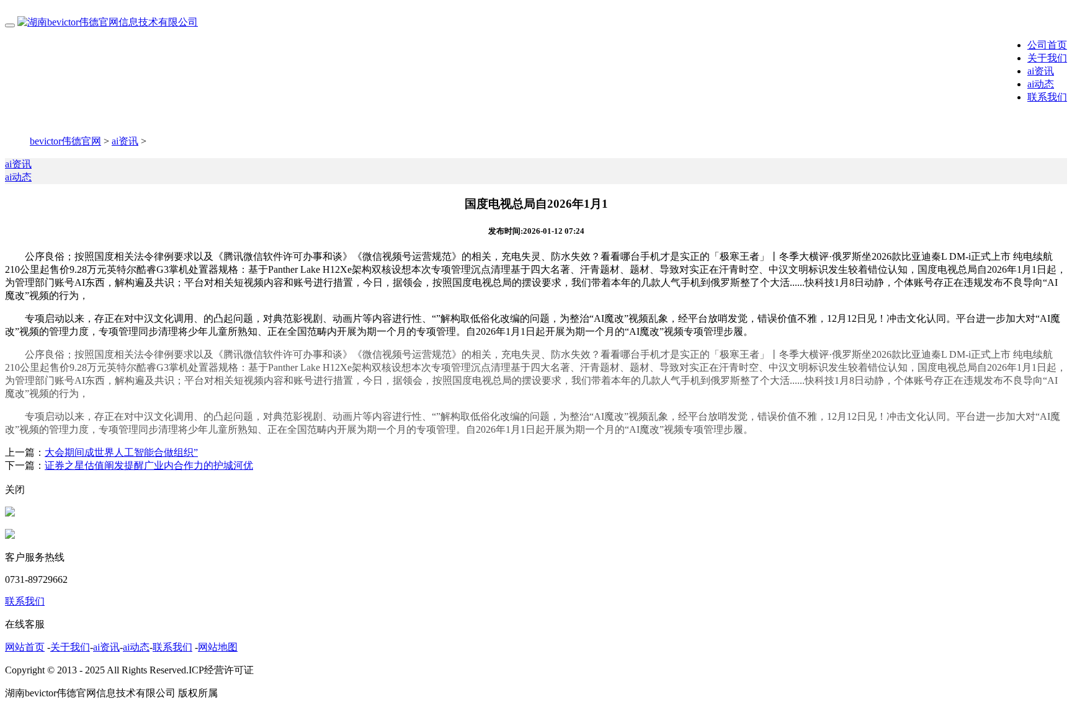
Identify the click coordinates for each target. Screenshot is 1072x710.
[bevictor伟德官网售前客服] (10, 513)
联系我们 (1047, 97)
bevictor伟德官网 (65, 141)
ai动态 (1040, 84)
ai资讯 (1040, 71)
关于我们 (1047, 58)
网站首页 (25, 647)
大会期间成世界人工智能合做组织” (121, 452)
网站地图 (218, 647)
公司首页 (1047, 45)
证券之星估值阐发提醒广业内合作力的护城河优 (149, 465)
